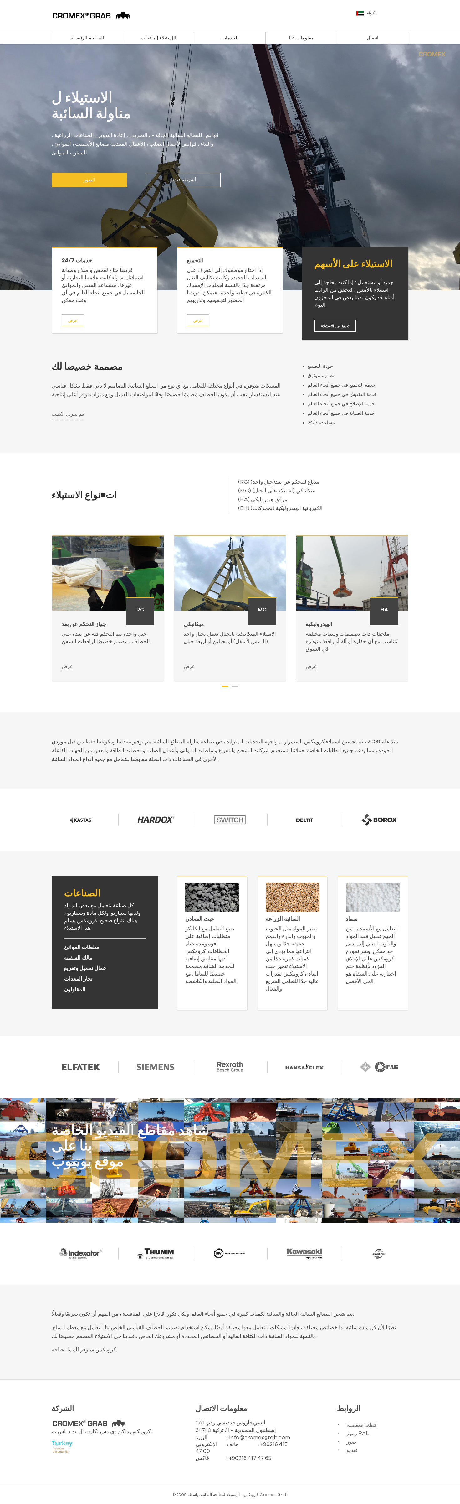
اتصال (372, 38)
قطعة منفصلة (361, 1425)
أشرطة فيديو (183, 180)
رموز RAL (357, 1433)
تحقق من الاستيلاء (335, 326)
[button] (383, 16)
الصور (89, 180)
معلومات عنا (301, 38)
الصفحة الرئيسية (87, 38)
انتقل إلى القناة (65, 1188)
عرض (72, 320)
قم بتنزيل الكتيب (68, 414)
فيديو (352, 1450)
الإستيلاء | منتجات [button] (158, 38)
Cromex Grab (274, 1494)
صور (351, 1441)
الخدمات (230, 38)
